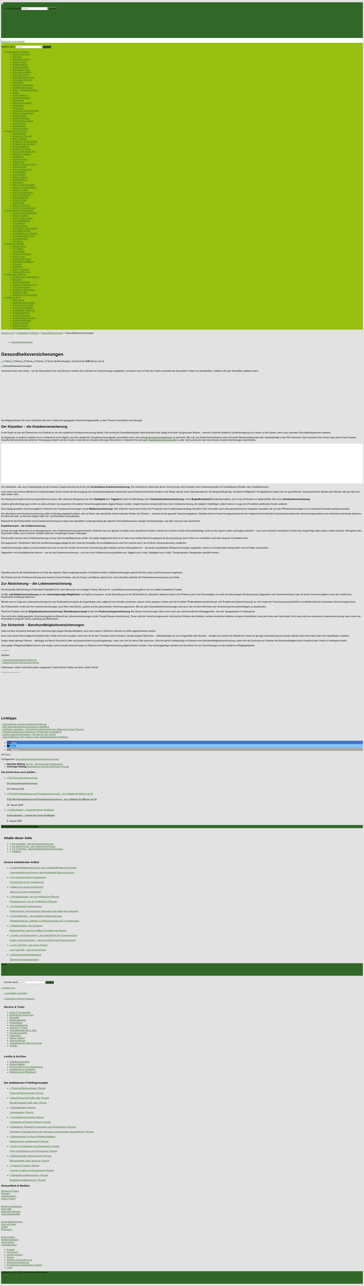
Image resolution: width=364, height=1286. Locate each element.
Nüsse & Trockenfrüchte (25, 187)
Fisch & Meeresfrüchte (24, 151)
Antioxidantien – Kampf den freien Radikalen (31, 815)
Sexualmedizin (20, 226)
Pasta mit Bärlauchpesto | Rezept (26, 1093)
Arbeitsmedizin (20, 64)
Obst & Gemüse (20, 190)
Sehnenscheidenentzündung (24, 959)
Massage (17, 279)
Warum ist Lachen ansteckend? (25, 892)
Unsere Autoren (15, 1255)
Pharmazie (18, 108)
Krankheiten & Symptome (22, 1069)
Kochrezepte (19, 174)
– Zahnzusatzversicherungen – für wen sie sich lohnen (28, 734)
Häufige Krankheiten (23, 85)
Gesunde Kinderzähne (24, 302)
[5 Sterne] (48, 361)
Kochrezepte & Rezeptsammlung (26, 1067)
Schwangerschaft (21, 328)
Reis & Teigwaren (21, 195)
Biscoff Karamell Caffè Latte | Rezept (28, 1103)
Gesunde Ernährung (17, 18)
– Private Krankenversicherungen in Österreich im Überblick (31, 732)
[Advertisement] (86, 394)
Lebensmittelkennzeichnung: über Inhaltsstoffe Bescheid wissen (42, 872)
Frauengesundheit (22, 72)
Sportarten (18, 267)
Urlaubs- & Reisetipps (24, 290)
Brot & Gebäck (20, 139)
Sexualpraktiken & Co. (24, 236)
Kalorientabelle (17, 1064)
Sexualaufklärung (21, 221)
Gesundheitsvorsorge (23, 77)
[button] (12, 743)
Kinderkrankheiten (22, 320)
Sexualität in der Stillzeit (25, 233)
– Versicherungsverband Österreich (19, 660)
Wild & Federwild (21, 205)
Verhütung (18, 241)
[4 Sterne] (37, 361)
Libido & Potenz (21, 215)
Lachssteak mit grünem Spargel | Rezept (30, 1122)
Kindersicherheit (21, 323)
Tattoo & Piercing (21, 272)
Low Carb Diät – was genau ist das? (28, 950)
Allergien (17, 57)
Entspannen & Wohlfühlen (26, 277)
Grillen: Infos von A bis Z (25, 164)
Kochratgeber (19, 172)
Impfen (16, 93)
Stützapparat (19, 126)
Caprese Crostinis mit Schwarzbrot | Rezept (32, 1170)
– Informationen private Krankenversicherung (23, 724)
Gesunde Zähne (21, 75)
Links (9, 1267)
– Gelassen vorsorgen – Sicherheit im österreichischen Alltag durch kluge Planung (42, 729)
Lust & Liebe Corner (23, 218)
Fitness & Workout (22, 254)
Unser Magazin (14, 24)
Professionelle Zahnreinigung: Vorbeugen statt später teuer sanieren (44, 911)
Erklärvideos (16, 1023)
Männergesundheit (22, 103)
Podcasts (11, 36)
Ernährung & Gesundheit (25, 141)
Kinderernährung (21, 313)
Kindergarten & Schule (24, 318)
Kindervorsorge (20, 325)
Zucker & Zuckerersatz (24, 208)
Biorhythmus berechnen (22, 1015)
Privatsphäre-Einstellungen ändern (24, 1265)
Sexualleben (19, 223)
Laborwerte (18, 100)
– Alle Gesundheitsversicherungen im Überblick (25, 727)
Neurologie (18, 105)
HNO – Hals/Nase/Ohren (25, 90)
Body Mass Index (21, 70)
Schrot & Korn (20, 200)
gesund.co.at (7, 333)
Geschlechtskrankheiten (25, 213)
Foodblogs (18, 157)
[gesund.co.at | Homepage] (8, 3)
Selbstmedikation (21, 118)
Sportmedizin (19, 123)
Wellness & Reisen (16, 31)
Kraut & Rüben (20, 177)
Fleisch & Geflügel (22, 154)
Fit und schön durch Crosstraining (27, 882)
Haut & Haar (19, 256)
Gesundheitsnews (19, 1025)
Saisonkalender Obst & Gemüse (26, 1043)
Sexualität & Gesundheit (25, 228)
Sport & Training (21, 269)
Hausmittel (18, 82)
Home (10, 13)
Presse (10, 1257)
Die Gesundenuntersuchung (22, 783)
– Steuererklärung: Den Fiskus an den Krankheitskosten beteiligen (34, 737)
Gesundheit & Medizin (18, 16)
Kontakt (11, 1249)
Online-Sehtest (17, 1038)
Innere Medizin (20, 95)
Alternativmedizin (21, 59)
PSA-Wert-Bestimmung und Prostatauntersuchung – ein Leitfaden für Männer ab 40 (52, 799)
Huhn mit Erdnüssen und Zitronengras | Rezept (33, 1151)
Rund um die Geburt (23, 308)
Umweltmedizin (20, 128)
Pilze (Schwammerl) (23, 192)
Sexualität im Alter (22, 231)
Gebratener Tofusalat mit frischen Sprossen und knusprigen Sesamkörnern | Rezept (52, 1132)
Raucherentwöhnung (23, 113)
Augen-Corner (20, 62)
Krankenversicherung (48, 759)
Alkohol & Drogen (21, 54)
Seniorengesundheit (23, 121)
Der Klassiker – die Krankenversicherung (32, 844)
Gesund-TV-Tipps (18, 1028)
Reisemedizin (19, 116)
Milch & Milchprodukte (24, 185)
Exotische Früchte (22, 149)
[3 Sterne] (26, 361)
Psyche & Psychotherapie (26, 110)
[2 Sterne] (16, 361)
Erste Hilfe (6, 1209)
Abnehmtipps (19, 134)
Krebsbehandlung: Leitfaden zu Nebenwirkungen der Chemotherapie (44, 921)
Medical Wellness (21, 282)
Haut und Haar (8, 1224)
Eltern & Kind (13, 34)
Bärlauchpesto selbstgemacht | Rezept (29, 1141)
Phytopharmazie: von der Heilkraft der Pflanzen (33, 901)
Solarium (17, 264)
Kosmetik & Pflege (22, 259)
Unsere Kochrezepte (17, 21)
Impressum (12, 1252)
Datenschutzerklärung (18, 1262)
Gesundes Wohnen (22, 80)
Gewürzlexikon (20, 159)
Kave (8, 754)
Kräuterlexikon (20, 180)
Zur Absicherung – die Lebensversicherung (33, 846)
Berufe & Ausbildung (11, 1206)
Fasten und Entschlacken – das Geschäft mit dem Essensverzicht (42, 940)
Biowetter (14, 1017)
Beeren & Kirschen (22, 136)
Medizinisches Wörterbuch (23, 1072)
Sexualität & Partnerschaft (20, 26)
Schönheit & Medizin (23, 261)
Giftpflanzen (19, 162)
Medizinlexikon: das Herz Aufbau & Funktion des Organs (38, 930)
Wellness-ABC (20, 292)
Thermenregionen (22, 287)
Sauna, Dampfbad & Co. (25, 285)
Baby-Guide (19, 300)
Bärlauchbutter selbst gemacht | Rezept (29, 1161)
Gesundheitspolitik (10, 1214)
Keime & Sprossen (22, 169)
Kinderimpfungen (21, 315)
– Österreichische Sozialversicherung (20, 662)
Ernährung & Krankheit (24, 144)
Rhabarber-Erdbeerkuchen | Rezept (28, 1180)
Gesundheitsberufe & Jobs (23, 1030)
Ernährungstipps (21, 146)
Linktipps (16, 851)
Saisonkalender (20, 198)
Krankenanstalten (18, 1033)
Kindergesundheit (21, 98)
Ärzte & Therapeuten (20, 1012)
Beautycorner (19, 246)
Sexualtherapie (20, 238)
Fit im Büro (18, 249)
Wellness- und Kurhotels (25, 295)
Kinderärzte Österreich (24, 310)
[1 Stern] (6, 361)
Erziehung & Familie (23, 305)
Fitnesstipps (19, 251)
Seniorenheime (17, 1040)
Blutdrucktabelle (21, 67)
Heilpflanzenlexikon (23, 87)
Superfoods (18, 203)
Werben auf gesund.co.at (19, 1260)
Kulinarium (18, 182)
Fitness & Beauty (15, 29)
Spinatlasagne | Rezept (21, 1112)
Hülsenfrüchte (20, 167)
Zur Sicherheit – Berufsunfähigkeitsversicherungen (37, 849)
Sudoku (13, 1046)
